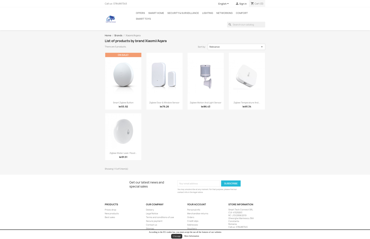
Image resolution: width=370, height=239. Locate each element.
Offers (140, 13)
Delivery (150, 209)
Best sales (110, 217)
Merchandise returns (197, 213)
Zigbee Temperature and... (247, 102)
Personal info (193, 209)
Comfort (242, 13)
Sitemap (150, 228)
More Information (191, 236)
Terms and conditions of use (160, 217)
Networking (224, 13)
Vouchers (192, 228)
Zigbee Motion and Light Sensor (205, 102)
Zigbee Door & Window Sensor (164, 102)
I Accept (177, 236)
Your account (196, 204)
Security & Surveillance (183, 13)
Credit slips (192, 221)
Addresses (192, 224)
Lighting (207, 13)
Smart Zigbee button (123, 102)
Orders (190, 217)
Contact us (151, 224)
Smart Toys (143, 18)
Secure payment (154, 221)
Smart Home (156, 13)
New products (112, 213)
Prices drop (110, 209)
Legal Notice (152, 213)
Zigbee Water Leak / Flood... (123, 153)
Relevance (236, 47)
